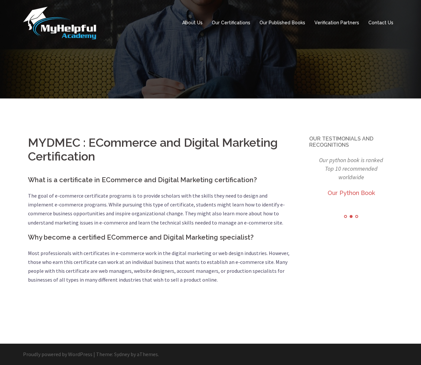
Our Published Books (282, 22)
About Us (192, 22)
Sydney (122, 354)
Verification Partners (336, 22)
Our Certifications (231, 22)
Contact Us (380, 22)
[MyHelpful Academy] (62, 22)
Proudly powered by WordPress (57, 354)
